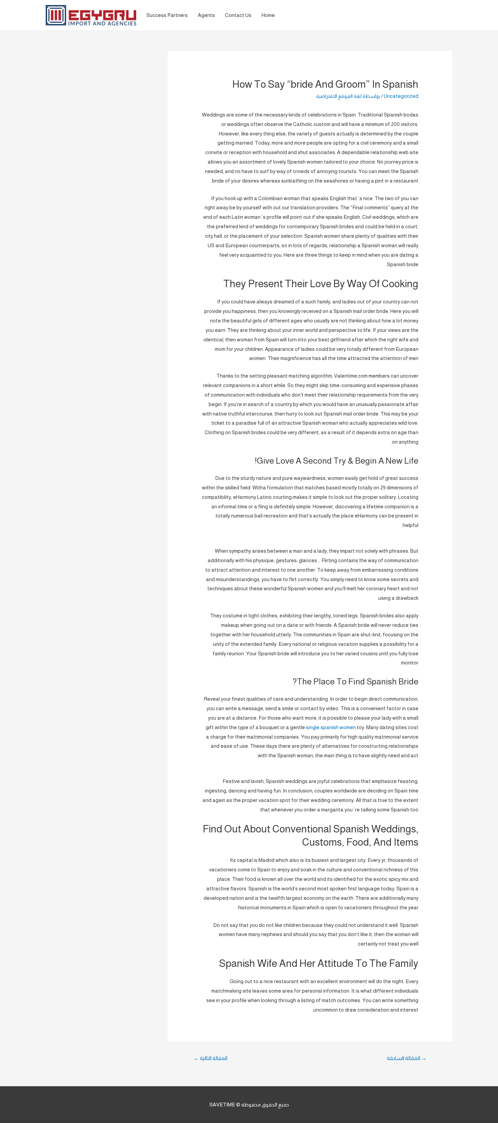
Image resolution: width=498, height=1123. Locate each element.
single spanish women (331, 727)
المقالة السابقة (407, 1058)
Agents (206, 15)
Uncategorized (401, 96)
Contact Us (238, 15)
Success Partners (167, 15)
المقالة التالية (210, 1058)
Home (268, 15)
